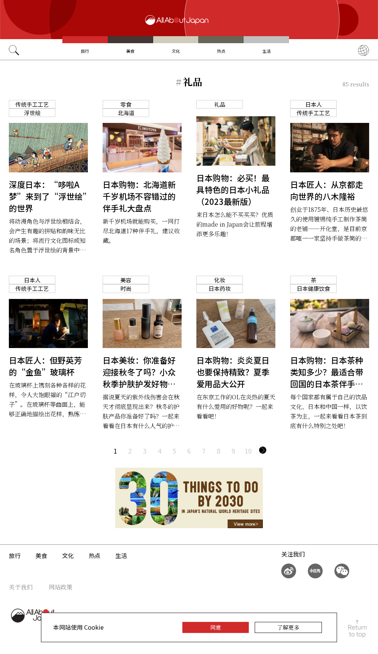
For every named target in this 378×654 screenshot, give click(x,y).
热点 (221, 51)
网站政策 (60, 587)
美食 (130, 51)
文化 (176, 51)
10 (248, 450)
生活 (266, 51)
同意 (215, 627)
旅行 (85, 51)
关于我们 (20, 587)
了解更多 (288, 627)
